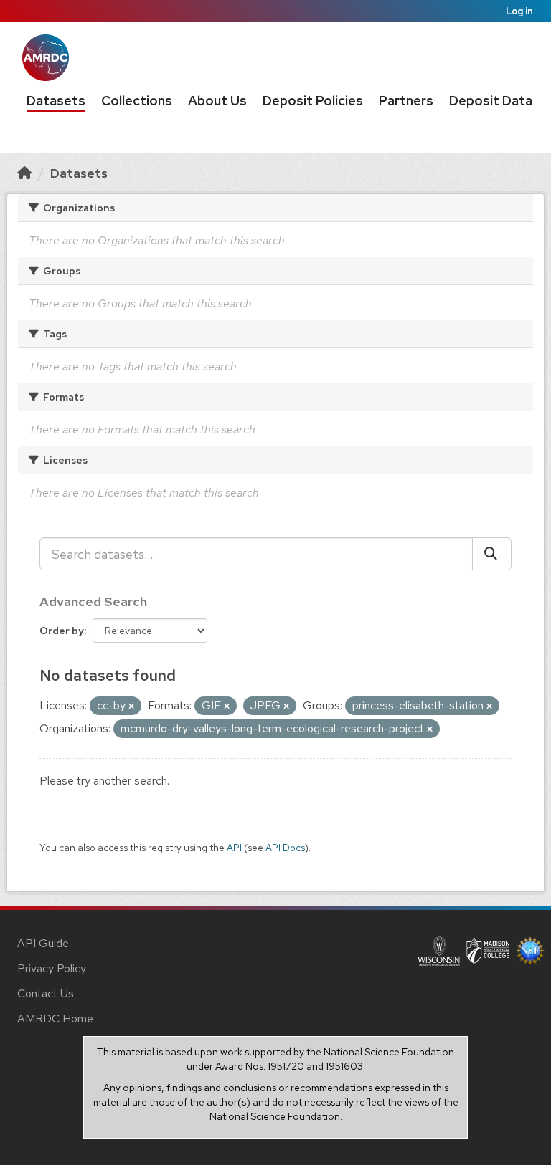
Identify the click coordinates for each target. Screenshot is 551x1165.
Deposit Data (490, 100)
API (234, 847)
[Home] (24, 173)
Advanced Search (93, 601)
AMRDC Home (55, 1018)
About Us (217, 100)
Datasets (56, 100)
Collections (136, 100)
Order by (61, 630)
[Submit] (492, 553)
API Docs (285, 847)
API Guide (43, 943)
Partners (406, 100)
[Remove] (131, 706)
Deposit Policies (313, 100)
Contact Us (45, 993)
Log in (519, 11)
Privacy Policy (51, 968)
